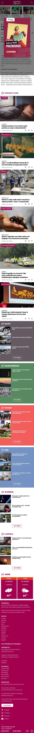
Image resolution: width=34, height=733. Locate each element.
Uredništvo (4, 660)
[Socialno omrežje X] (26, 130)
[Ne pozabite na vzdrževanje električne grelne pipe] (5, 457)
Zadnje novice (5, 731)
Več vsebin (17, 357)
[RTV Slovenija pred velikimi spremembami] (5, 518)
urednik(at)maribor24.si (7, 651)
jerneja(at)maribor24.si (7, 695)
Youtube (6, 718)
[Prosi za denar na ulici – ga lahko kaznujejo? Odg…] (5, 508)
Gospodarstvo (5, 626)
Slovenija (3, 620)
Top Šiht (3, 638)
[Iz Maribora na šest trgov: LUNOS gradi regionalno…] (5, 415)
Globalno (3, 628)
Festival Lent (4, 636)
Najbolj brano (17, 731)
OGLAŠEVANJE (7, 705)
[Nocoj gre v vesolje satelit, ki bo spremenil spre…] (5, 499)
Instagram (7, 715)
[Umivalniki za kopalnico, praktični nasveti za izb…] (5, 476)
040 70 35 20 (18, 690)
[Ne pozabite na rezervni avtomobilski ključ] (5, 331)
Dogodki (3, 640)
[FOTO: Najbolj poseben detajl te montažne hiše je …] (5, 466)
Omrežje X (7, 713)
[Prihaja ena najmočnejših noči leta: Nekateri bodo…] (5, 560)
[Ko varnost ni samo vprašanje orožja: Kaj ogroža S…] (5, 392)
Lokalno (3, 618)
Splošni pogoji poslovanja (8, 726)
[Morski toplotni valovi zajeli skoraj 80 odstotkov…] (5, 382)
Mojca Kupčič (5, 670)
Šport (2, 624)
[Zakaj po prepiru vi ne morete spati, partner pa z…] (5, 541)
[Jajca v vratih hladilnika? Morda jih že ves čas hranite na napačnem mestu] (17, 145)
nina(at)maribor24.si (6, 701)
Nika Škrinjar (4, 672)
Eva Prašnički (4, 674)
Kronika (3, 622)
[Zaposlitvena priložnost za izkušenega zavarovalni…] (5, 434)
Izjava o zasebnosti (6, 728)
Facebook (6, 710)
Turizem (3, 634)
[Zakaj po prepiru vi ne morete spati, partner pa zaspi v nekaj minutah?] (17, 108)
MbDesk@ (4, 662)
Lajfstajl (3, 632)
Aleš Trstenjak (5, 676)
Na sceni (3, 630)
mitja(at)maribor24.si (13, 657)
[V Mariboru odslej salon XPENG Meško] (5, 350)
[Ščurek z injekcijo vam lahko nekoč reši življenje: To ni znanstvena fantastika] (17, 219)
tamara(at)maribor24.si (7, 690)
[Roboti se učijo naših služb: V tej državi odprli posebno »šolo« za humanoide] (17, 182)
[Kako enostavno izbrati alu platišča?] (5, 340)
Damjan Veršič (5, 668)
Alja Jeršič (4, 678)
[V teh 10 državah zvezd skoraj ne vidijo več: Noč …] (5, 373)
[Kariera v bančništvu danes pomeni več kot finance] (5, 424)
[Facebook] (29, 130)
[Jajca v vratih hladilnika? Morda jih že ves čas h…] (5, 550)
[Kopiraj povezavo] (31, 130)
